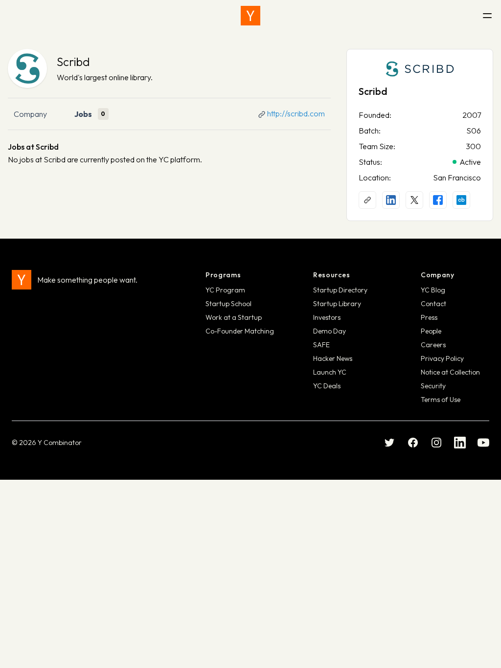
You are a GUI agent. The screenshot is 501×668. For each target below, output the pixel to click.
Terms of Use (440, 399)
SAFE (321, 344)
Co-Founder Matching (239, 331)
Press (429, 317)
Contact (433, 303)
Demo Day (329, 331)
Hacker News (332, 358)
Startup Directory (340, 290)
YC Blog (433, 290)
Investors (327, 317)
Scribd (73, 61)
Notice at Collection (450, 372)
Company (30, 114)
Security (433, 385)
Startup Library (337, 303)
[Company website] (367, 200)
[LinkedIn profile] (391, 200)
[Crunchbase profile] (461, 200)
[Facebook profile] (438, 200)
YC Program (225, 290)
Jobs (83, 114)
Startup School (228, 303)
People (431, 331)
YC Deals (327, 385)
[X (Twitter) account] (414, 200)
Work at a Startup (233, 317)
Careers (433, 344)
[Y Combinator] (250, 15)
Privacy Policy (442, 358)
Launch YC (329, 372)
